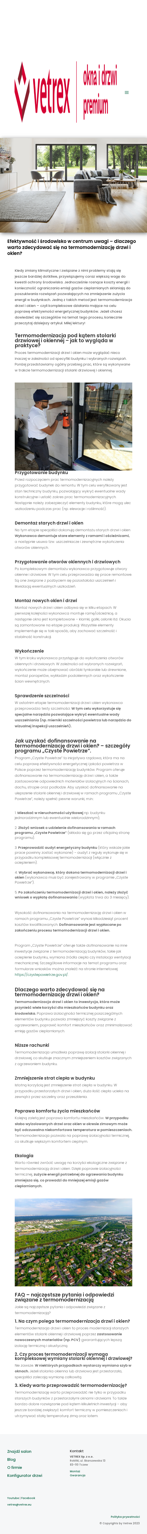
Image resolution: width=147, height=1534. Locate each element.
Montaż (75, 1471)
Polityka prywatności (125, 1517)
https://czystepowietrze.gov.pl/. (41, 974)
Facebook (28, 1498)
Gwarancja (77, 1475)
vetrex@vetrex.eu (19, 1504)
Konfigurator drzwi (24, 1475)
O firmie (14, 1467)
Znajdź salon (19, 1451)
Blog (11, 1459)
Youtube (13, 1498)
